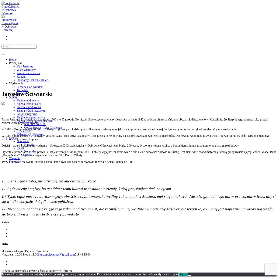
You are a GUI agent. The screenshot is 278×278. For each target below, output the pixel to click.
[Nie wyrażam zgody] (189, 275)
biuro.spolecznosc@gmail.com (56, 254)
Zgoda (183, 274)
